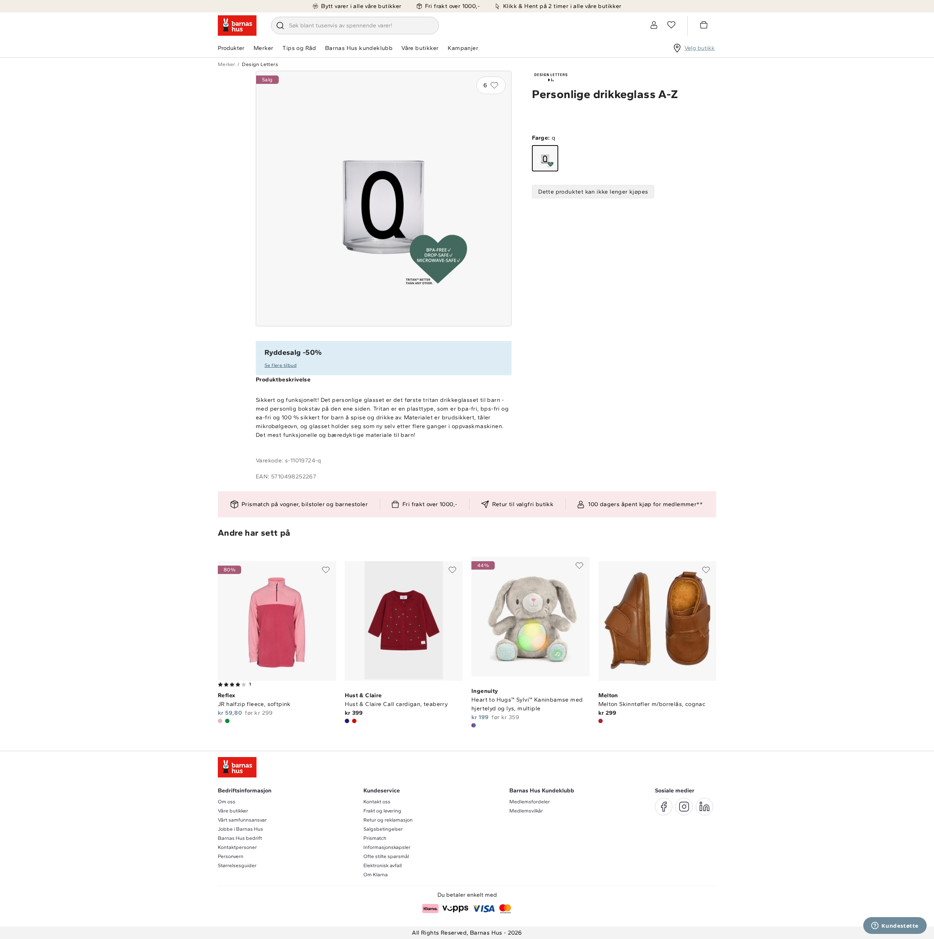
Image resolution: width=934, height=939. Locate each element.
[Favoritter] (671, 25)
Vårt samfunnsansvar (242, 820)
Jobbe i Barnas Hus (240, 829)
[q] (545, 158)
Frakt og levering (382, 811)
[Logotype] (237, 25)
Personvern (230, 856)
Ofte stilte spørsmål (386, 856)
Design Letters (260, 64)
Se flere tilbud (281, 365)
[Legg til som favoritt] (326, 570)
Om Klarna (375, 875)
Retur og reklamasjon (388, 820)
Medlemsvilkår (526, 811)
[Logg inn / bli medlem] (654, 25)
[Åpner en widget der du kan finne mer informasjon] (895, 926)
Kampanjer (463, 47)
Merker (263, 47)
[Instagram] (684, 806)
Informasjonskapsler (386, 847)
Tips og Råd (299, 47)
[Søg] (280, 25)
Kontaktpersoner (237, 847)
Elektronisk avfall (382, 865)
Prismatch (374, 838)
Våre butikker (420, 47)
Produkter (231, 47)
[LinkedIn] (704, 806)
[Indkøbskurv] (705, 26)
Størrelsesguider (237, 865)
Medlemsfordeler (529, 802)
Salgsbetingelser (383, 829)
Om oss (226, 802)
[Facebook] (663, 806)
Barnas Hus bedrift (240, 838)
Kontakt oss (376, 802)
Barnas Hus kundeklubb (359, 47)
